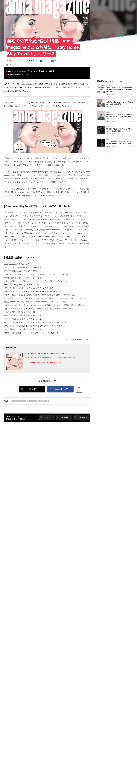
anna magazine (19, 401)
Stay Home (32, 401)
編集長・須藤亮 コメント (18, 74)
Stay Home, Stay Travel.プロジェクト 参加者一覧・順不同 (31, 71)
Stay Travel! (44, 401)
